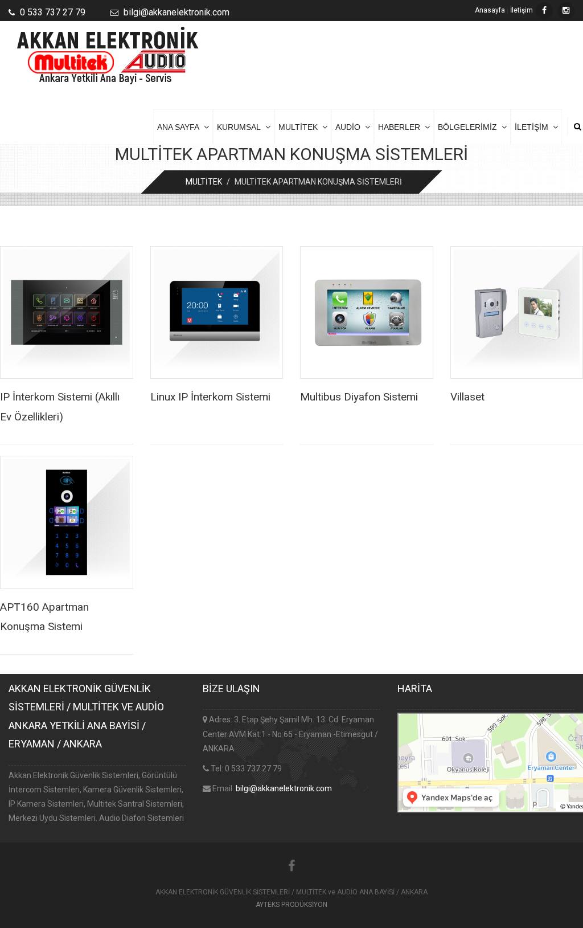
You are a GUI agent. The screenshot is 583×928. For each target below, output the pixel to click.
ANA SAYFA (180, 127)
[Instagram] (565, 10)
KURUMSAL (241, 127)
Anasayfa (490, 10)
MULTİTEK (300, 127)
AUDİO (350, 127)
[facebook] (544, 10)
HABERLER (401, 127)
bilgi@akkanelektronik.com (284, 788)
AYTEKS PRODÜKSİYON (291, 905)
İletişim (521, 10)
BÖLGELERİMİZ (470, 127)
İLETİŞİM (534, 127)
